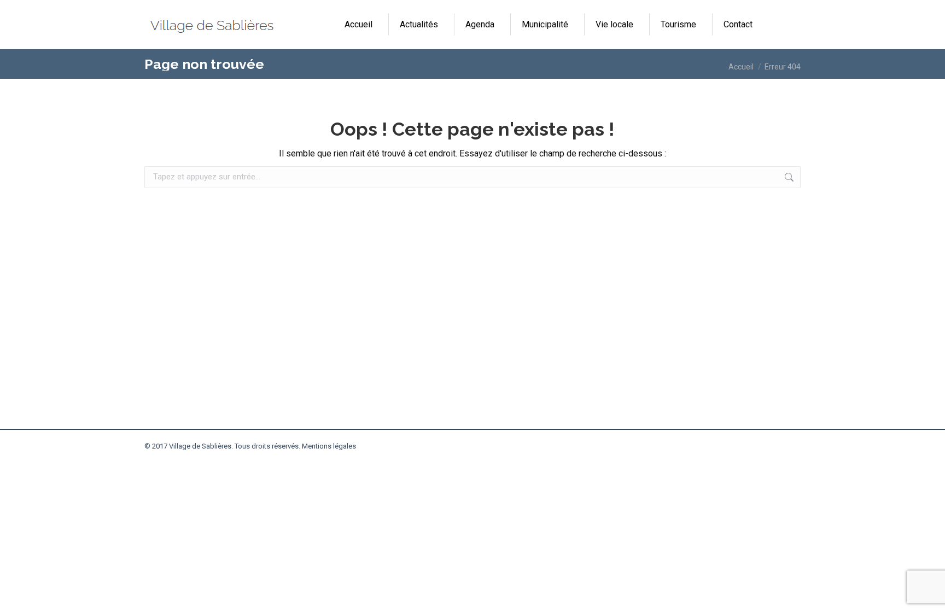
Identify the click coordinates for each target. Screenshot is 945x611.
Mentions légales (329, 446)
